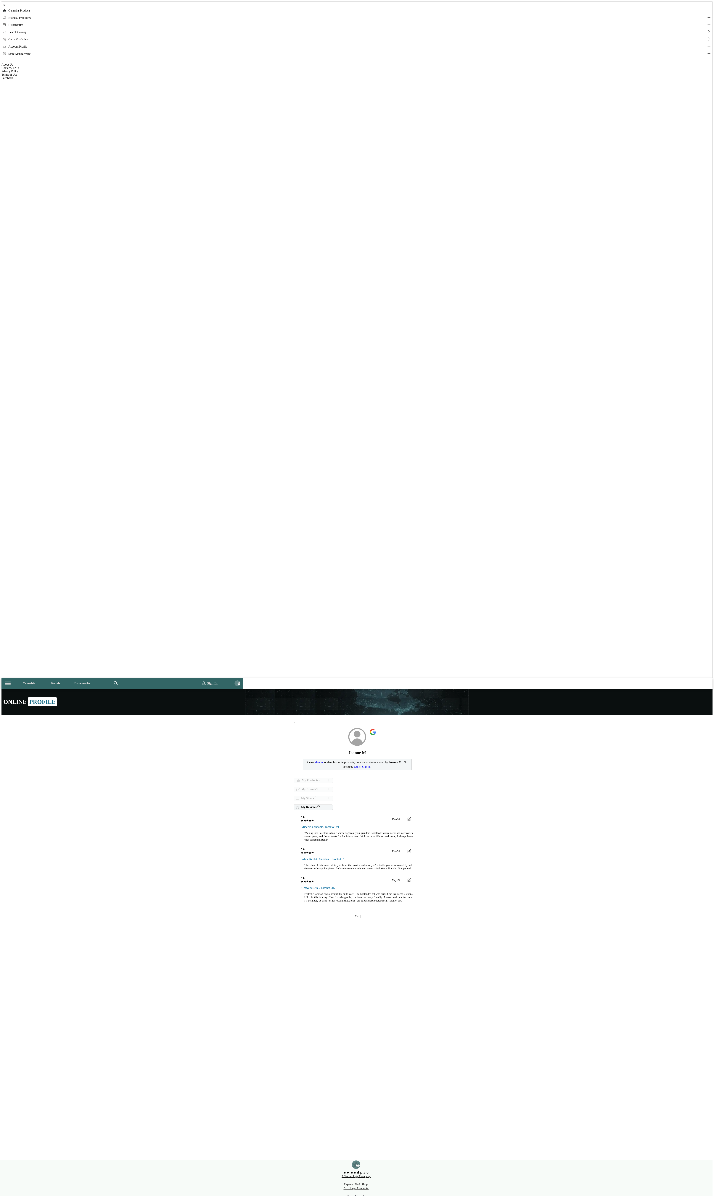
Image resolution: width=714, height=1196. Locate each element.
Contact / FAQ (10, 67)
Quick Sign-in (362, 766)
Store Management (19, 53)
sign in (319, 762)
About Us (7, 64)
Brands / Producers (19, 17)
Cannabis (29, 683)
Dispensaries (15, 24)
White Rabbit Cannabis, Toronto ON (323, 859)
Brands (55, 683)
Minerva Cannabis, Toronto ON (320, 826)
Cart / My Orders (18, 39)
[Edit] (409, 819)
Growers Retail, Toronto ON (318, 887)
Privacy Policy (10, 71)
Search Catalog (17, 32)
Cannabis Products (19, 10)
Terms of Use (9, 74)
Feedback (7, 78)
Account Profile (17, 46)
